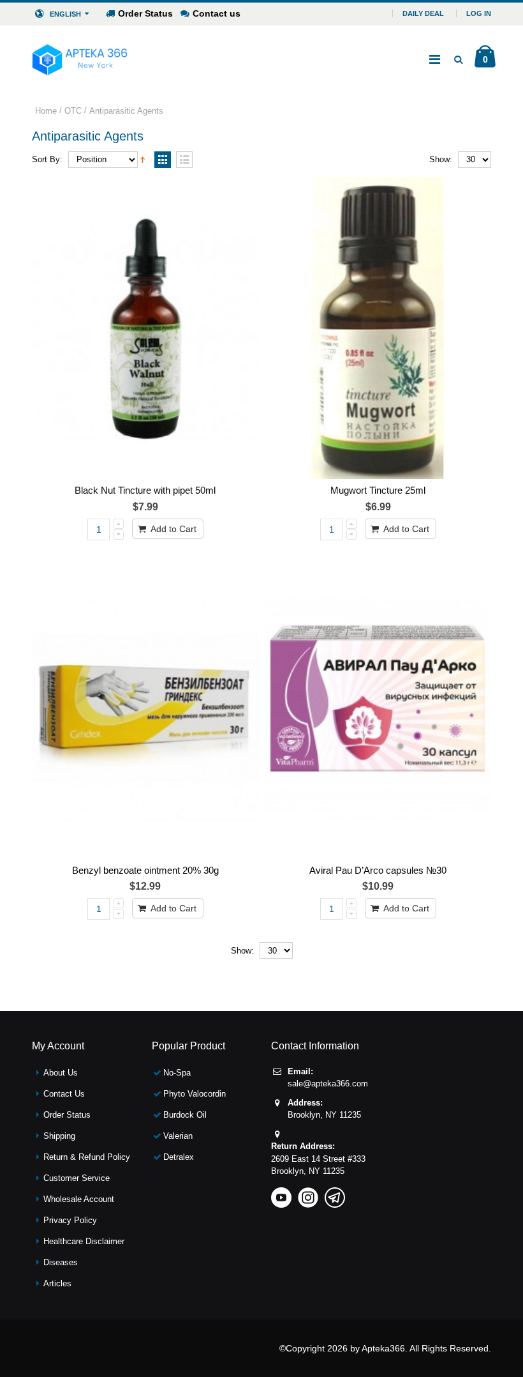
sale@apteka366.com (328, 1083)
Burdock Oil (185, 1115)
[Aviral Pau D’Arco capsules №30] (378, 707)
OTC (73, 111)
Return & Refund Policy (86, 1157)
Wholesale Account (78, 1199)
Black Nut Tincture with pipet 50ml (145, 490)
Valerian (178, 1136)
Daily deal (423, 13)
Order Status (145, 13)
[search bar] (458, 59)
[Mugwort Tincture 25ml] (378, 328)
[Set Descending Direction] (142, 158)
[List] (184, 160)
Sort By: (47, 159)
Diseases (60, 1262)
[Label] (145, 707)
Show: (440, 159)
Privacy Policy (70, 1220)
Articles (57, 1283)
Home (46, 111)
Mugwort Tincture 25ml (377, 490)
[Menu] (434, 59)
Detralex (178, 1157)
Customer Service (76, 1178)
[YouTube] (281, 1193)
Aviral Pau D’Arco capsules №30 (377, 870)
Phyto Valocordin (194, 1094)
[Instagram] (308, 1193)
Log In (478, 13)
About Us (60, 1072)
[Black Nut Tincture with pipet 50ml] (145, 328)
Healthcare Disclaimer (83, 1241)
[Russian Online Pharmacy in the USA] (79, 59)
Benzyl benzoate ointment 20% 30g (145, 870)
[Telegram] (335, 1193)
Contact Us (64, 1094)
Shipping (59, 1136)
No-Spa (177, 1072)
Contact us (216, 13)
